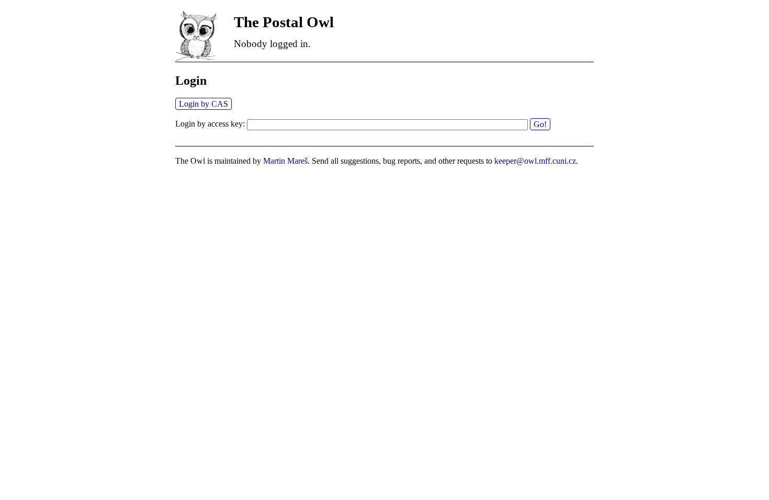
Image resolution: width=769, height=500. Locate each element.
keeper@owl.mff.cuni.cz (535, 160)
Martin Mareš (285, 160)
